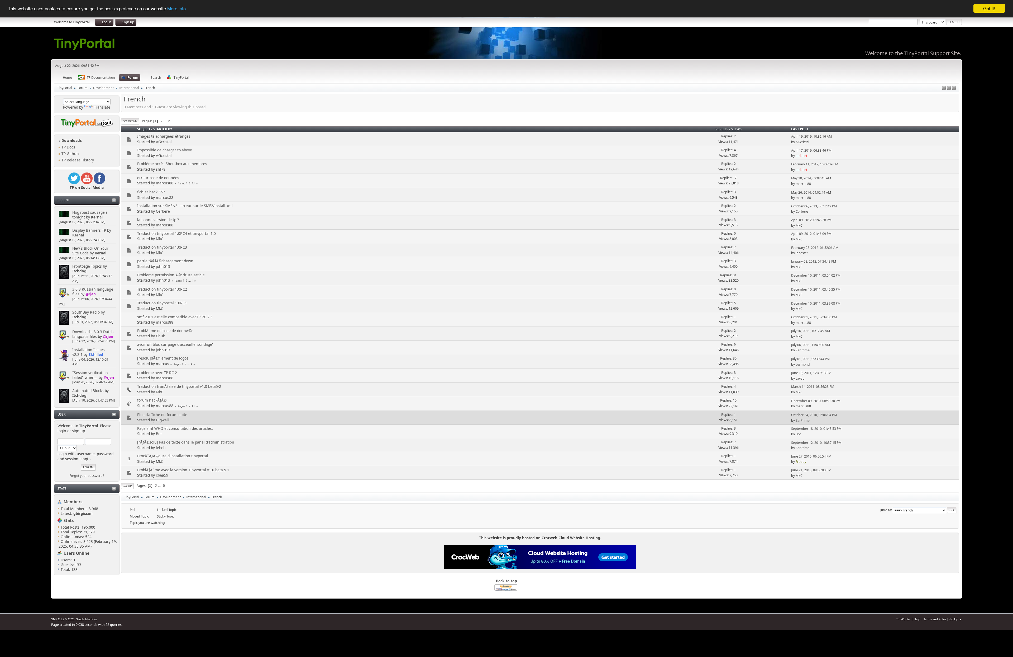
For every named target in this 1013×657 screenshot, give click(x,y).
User (62, 414)
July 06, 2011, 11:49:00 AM (810, 345)
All (193, 183)
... (166, 120)
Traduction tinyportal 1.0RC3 (162, 247)
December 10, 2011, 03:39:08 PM (815, 303)
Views (736, 129)
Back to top (506, 580)
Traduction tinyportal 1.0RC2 (162, 289)
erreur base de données (158, 177)
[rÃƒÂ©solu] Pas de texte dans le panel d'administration (185, 442)
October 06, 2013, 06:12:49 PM (814, 206)
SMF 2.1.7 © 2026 (62, 619)
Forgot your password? (86, 475)
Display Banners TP (89, 230)
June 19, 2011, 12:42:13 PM (811, 373)
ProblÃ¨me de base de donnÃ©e (165, 330)
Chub (160, 335)
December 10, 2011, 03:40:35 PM (815, 289)
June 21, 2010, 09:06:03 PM (811, 470)
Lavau (800, 378)
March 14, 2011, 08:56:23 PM (812, 386)
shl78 (160, 169)
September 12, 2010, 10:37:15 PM (816, 442)
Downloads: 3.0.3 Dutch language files (93, 334)
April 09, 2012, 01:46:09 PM (811, 233)
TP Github (69, 153)
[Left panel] (944, 88)
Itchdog (79, 270)
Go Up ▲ (955, 619)
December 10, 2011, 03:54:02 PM (815, 275)
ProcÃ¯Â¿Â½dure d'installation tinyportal (172, 455)
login (62, 430)
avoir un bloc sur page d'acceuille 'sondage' (175, 344)
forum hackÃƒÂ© (151, 400)
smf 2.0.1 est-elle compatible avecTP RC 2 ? (174, 316)
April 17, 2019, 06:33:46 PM (811, 150)
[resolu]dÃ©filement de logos (162, 358)
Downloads (71, 140)
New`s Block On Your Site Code (90, 250)
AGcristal (164, 141)
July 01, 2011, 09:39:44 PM (810, 359)
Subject (143, 129)
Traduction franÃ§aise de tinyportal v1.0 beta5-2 (179, 386)
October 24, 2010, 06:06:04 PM (814, 415)
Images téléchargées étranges (163, 136)
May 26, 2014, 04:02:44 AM (811, 192)
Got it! (989, 8)
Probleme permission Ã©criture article (171, 274)
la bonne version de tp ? (158, 219)
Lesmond (803, 364)
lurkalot (801, 155)
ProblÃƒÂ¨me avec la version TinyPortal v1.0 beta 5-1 (183, 469)
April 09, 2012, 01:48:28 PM (811, 220)
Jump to (885, 510)
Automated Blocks (88, 390)
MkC (799, 225)
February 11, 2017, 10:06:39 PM (814, 164)
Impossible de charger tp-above (164, 149)
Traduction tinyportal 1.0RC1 (162, 302)
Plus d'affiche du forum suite (162, 414)
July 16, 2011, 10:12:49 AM (810, 331)
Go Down (130, 121)
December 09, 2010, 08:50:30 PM (815, 401)
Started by (162, 129)
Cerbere (163, 211)
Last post (799, 129)
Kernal (97, 217)
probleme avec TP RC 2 (157, 372)
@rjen (90, 293)
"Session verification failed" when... (90, 375)
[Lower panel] (949, 88)
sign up (78, 430)
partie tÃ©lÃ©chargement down (165, 260)
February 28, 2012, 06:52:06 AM (814, 247)
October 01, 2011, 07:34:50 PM (814, 317)
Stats (62, 488)
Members (73, 501)
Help (917, 619)
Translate (102, 107)
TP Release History (77, 159)
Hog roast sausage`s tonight (90, 215)
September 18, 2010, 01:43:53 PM (816, 428)
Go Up (127, 486)
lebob (160, 447)
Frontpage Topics (87, 266)
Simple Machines (87, 619)
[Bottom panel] (954, 88)
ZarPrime (803, 350)
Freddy (801, 461)
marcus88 (164, 182)
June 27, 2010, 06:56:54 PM (811, 456)
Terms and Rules (935, 619)
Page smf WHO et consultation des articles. (175, 428)
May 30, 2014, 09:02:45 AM (811, 178)
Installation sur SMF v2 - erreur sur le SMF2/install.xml (185, 205)
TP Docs (67, 147)
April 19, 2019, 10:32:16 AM (811, 136)
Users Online (76, 553)
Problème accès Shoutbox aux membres (172, 163)
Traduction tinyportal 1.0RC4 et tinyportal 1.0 (176, 233)
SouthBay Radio (86, 312)
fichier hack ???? (151, 191)
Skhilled (96, 354)
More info (176, 8)
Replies (721, 129)
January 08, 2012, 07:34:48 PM (813, 261)
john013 (163, 266)
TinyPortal (903, 619)
